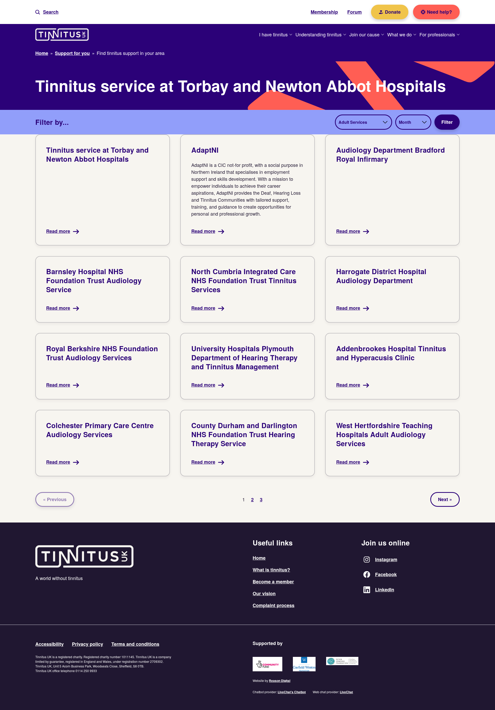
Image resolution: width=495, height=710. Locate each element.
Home (259, 557)
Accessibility (49, 644)
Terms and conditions (135, 644)
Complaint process (273, 605)
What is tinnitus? (271, 569)
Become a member (273, 581)
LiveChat (346, 692)
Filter (447, 122)
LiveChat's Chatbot (292, 692)
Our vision (264, 593)
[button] (47, 12)
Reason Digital (279, 680)
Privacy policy (87, 644)
